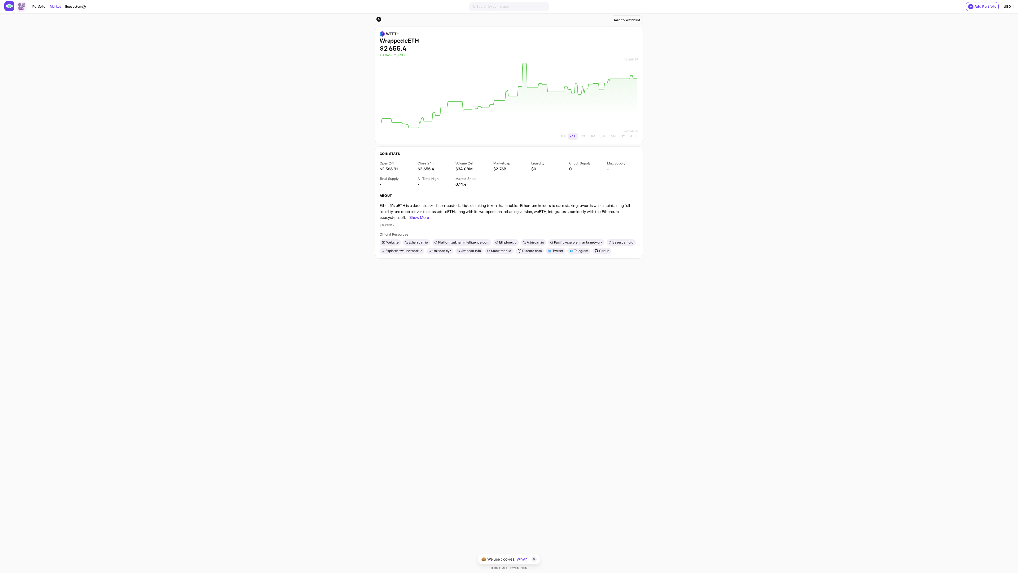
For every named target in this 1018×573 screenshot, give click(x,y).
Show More (419, 217)
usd (1007, 6)
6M (613, 136)
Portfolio (39, 6)
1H (563, 136)
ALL (633, 136)
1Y (623, 136)
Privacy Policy (519, 568)
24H (572, 136)
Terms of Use (498, 568)
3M (603, 136)
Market (55, 6)
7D (583, 136)
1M (593, 136)
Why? (521, 559)
